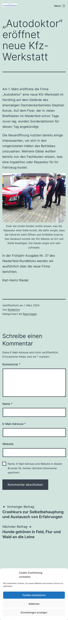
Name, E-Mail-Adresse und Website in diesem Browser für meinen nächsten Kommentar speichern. (35, 468)
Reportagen (30, 313)
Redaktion (14, 309)
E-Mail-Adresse (14, 424)
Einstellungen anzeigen (34, 612)
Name (7, 403)
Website (8, 444)
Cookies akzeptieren (34, 595)
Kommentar (11, 364)
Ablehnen (34, 603)
